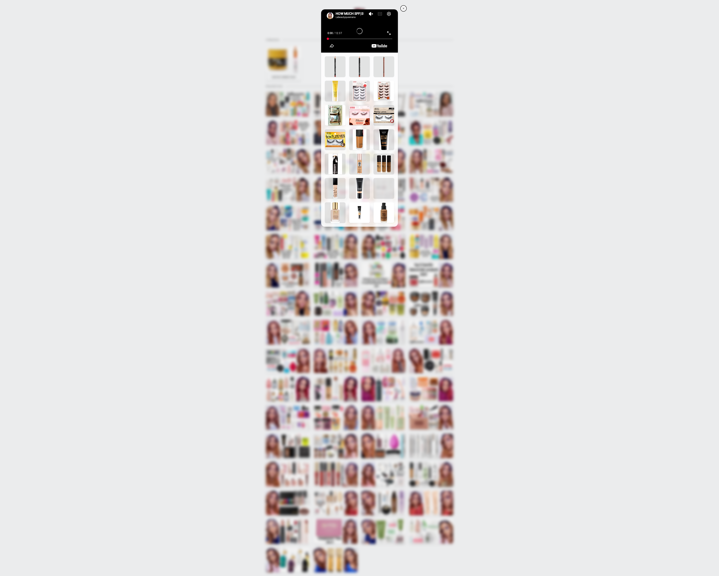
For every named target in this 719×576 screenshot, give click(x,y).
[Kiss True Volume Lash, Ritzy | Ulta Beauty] (359, 115)
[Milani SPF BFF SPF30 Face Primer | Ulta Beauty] (335, 91)
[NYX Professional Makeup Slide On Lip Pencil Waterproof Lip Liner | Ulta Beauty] (384, 66)
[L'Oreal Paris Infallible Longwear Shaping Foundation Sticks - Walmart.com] (335, 164)
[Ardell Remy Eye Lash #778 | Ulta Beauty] (384, 115)
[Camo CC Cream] (359, 212)
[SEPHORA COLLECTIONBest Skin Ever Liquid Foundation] (384, 212)
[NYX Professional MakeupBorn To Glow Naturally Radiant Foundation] (384, 139)
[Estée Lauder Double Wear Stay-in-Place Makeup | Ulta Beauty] (335, 212)
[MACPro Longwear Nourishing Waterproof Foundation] (359, 188)
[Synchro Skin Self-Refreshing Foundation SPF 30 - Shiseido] (359, 139)
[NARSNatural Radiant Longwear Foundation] (335, 188)
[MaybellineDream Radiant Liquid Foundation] (359, 164)
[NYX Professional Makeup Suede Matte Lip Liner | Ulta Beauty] (359, 66)
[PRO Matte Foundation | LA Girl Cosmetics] (384, 164)
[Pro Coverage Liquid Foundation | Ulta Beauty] (384, 188)
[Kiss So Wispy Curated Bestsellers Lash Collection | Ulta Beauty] (359, 91)
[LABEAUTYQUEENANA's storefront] (403, 8)
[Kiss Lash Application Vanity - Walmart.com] (335, 115)
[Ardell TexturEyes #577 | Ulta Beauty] (335, 139)
